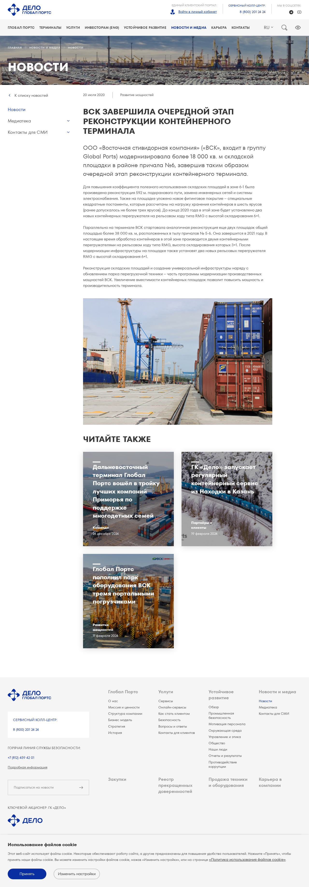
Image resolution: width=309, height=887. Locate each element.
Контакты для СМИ (28, 132)
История (115, 732)
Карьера (219, 27)
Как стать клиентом (174, 713)
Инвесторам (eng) (102, 27)
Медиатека (19, 121)
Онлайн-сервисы (172, 707)
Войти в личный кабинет (197, 11)
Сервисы (165, 701)
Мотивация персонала (227, 724)
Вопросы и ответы (172, 726)
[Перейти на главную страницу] (29, 10)
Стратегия (116, 726)
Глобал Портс (21, 27)
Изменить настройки (77, 874)
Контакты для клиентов (176, 732)
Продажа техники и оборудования (228, 782)
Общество (217, 743)
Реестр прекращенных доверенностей (175, 785)
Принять (27, 874)
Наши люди (218, 749)
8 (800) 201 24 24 (253, 11)
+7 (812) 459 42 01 (21, 757)
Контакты (241, 27)
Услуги (73, 27)
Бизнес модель (120, 720)
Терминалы (50, 27)
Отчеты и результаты (225, 755)
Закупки (117, 779)
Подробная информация (27, 767)
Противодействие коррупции (223, 764)
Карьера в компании (270, 782)
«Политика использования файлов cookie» (247, 859)
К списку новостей (31, 95)
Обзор (214, 707)
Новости (16, 109)
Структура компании (125, 713)
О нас (113, 701)
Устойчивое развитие (145, 27)
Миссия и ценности (124, 707)
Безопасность (169, 720)
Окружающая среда (225, 730)
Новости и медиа (188, 27)
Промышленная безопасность (221, 715)
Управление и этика (225, 737)
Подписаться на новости (34, 787)
